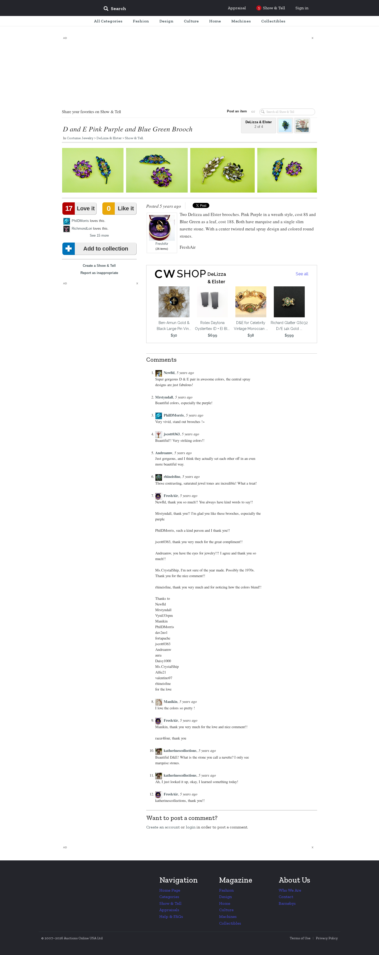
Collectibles (230, 923)
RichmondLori (82, 228)
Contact (286, 896)
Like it (120, 208)
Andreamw (163, 452)
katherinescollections (180, 750)
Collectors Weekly (68, 8)
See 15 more (99, 235)
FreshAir (161, 244)
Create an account (163, 827)
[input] (152, 9)
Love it (80, 208)
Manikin (170, 701)
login (190, 827)
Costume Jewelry (80, 138)
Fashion (226, 890)
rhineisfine (172, 476)
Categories (169, 896)
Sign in (301, 7)
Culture (226, 909)
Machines (228, 916)
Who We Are (290, 890)
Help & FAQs (171, 916)
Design (225, 896)
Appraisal (237, 7)
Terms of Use (300, 938)
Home (224, 903)
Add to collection (105, 248)
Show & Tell (134, 138)
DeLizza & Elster (109, 138)
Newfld (169, 372)
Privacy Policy (327, 938)
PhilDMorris (80, 221)
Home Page (169, 890)
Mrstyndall (164, 397)
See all (302, 273)
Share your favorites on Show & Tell (91, 111)
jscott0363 (172, 434)
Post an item (237, 111)
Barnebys (287, 903)
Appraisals (169, 909)
